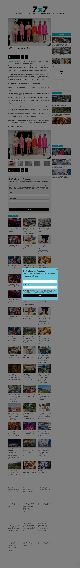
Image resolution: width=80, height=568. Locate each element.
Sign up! (40, 295)
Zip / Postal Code (27, 284)
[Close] (57, 269)
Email (24, 278)
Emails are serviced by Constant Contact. (46, 292)
